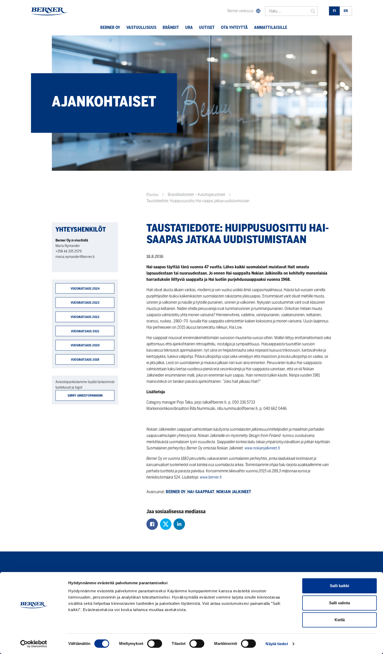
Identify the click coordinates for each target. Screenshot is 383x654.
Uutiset (207, 27)
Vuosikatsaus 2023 (85, 302)
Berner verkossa (240, 10)
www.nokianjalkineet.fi (263, 448)
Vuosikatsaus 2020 (85, 345)
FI (334, 11)
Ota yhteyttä (234, 27)
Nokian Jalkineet (233, 491)
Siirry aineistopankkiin (85, 395)
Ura (189, 27)
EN (346, 11)
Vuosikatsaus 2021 (85, 331)
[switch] (154, 643)
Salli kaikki (339, 585)
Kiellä (340, 620)
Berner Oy (110, 27)
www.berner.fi (211, 477)
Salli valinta (339, 603)
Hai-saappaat (200, 491)
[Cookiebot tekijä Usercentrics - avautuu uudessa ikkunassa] (34, 644)
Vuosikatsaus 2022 (85, 317)
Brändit (171, 27)
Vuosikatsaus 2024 (85, 288)
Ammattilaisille (270, 27)
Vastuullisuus (141, 27)
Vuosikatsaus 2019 (85, 359)
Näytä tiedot (276, 644)
